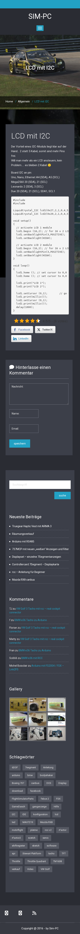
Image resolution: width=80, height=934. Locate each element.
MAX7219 (28, 822)
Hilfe (56, 806)
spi (13, 853)
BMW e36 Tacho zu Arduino (31, 620)
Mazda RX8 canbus (23, 579)
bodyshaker (46, 775)
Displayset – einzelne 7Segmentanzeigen (36, 556)
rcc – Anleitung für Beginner (28, 572)
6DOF (15, 767)
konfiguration (40, 814)
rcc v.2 (48, 830)
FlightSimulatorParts (22, 798)
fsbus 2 (45, 798)
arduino (16, 775)
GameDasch (18, 806)
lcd (56, 814)
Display (62, 783)
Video (30, 869)
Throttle (16, 861)
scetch (31, 837)
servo (46, 837)
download (17, 791)
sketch (35, 845)
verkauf (16, 869)
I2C (13, 814)
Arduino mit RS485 (23, 541)
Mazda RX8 (46, 822)
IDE (24, 814)
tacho (51, 853)
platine (34, 830)
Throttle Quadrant (36, 861)
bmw (30, 775)
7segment (30, 767)
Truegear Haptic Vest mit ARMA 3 (32, 526)
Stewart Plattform (32, 853)
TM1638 (57, 861)
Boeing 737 (18, 783)
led (13, 822)
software (51, 845)
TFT (64, 853)
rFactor (62, 830)
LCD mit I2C (30, 136)
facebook (35, 791)
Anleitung (48, 767)
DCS (49, 783)
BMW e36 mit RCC (32, 658)
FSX (58, 798)
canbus (35, 783)
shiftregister (18, 845)
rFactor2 (16, 837)
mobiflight (17, 830)
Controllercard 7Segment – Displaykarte (35, 564)
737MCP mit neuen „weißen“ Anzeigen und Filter (40, 549)
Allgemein (24, 101)
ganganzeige (39, 806)
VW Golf (45, 869)
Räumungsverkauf (23, 533)
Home (9, 101)
